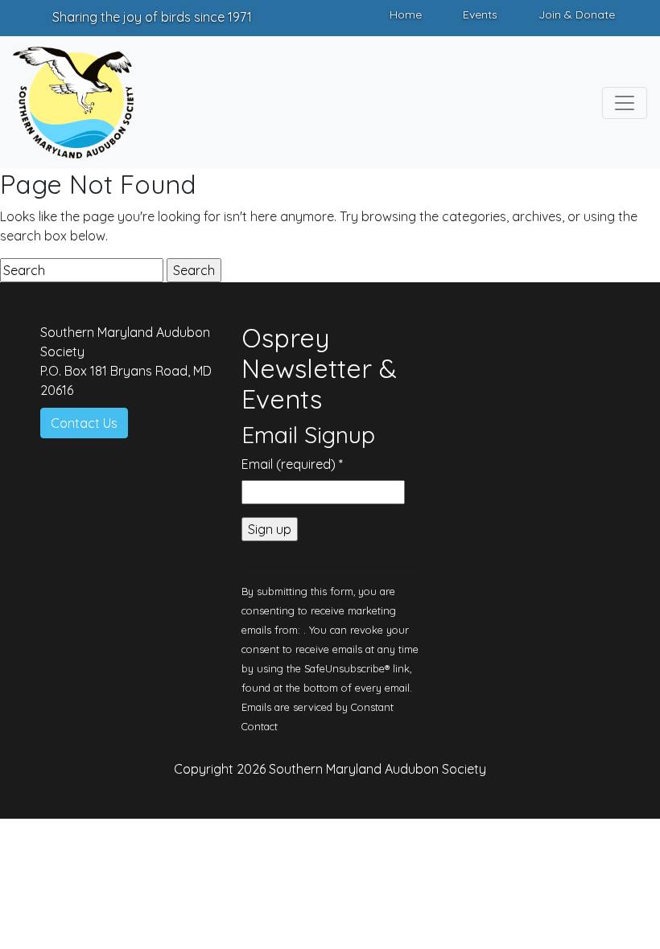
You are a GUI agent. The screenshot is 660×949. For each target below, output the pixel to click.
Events (480, 14)
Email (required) (292, 464)
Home (406, 14)
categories (474, 216)
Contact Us (84, 423)
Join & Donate (576, 14)
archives (537, 216)
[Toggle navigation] (624, 103)
